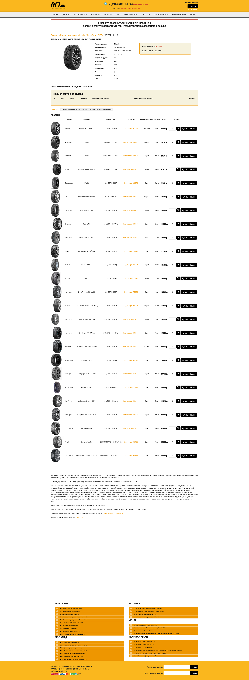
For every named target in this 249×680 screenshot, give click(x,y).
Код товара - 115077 (130, 238)
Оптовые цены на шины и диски (64, 669)
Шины (55, 14)
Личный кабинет (134, 8)
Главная (54, 35)
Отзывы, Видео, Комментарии (101, 109)
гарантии (80, 518)
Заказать (193, 6)
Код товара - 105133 (130, 224)
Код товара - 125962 (130, 415)
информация (130, 14)
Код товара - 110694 (130, 374)
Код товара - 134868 (130, 333)
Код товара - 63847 (131, 360)
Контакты (145, 14)
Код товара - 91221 (131, 129)
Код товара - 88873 (131, 183)
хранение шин (179, 14)
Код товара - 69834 (131, 456)
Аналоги (55, 109)
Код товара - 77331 (131, 387)
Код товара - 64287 (131, 306)
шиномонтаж (161, 14)
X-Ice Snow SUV (94, 35)
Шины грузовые (68, 35)
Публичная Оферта (59, 671)
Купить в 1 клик (188, 129)
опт (118, 14)
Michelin (81, 35)
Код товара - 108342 (130, 156)
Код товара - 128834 (130, 347)
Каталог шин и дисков (60, 666)
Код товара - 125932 (130, 319)
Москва (124, 8)
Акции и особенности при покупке (74, 109)
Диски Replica (80, 14)
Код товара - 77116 (131, 278)
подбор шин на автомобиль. (112, 513)
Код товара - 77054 (131, 292)
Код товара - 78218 (131, 251)
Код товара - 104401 (130, 142)
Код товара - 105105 (130, 197)
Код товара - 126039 (130, 401)
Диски (65, 14)
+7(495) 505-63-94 (120, 4)
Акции (193, 14)
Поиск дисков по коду (153, 673)
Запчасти (95, 14)
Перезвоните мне (140, 4)
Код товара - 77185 (131, 442)
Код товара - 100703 (130, 210)
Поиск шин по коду (155, 667)
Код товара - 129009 (130, 428)
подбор (108, 14)
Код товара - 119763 (130, 169)
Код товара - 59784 (131, 265)
